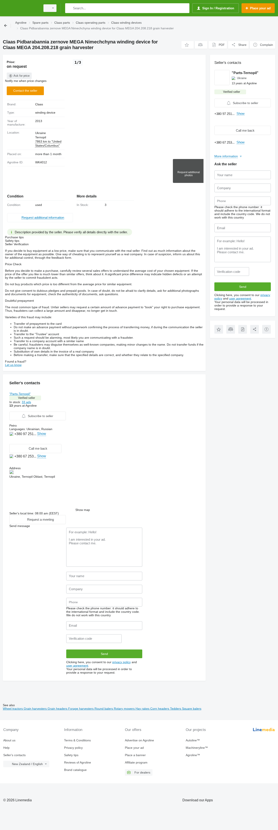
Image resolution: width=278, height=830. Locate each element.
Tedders (176, 708)
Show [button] (41, 434)
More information (226, 156)
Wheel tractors (13, 708)
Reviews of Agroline (77, 762)
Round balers (104, 708)
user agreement (77, 665)
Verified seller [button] (26, 397)
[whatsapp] (11, 440)
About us (9, 740)
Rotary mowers (125, 708)
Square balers (191, 708)
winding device (45, 112)
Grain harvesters (36, 708)
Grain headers (58, 708)
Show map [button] (82, 510)
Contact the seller (25, 90)
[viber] (16, 440)
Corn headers (160, 708)
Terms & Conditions (77, 740)
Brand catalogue (75, 770)
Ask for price (21, 75)
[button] (187, 45)
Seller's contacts (14, 755)
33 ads (26, 402)
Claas (39, 104)
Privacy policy (73, 747)
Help (6, 747)
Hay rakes (143, 708)
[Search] (69, 8)
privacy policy (121, 662)
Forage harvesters (81, 708)
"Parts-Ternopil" (20, 394)
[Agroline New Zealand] (20, 8)
